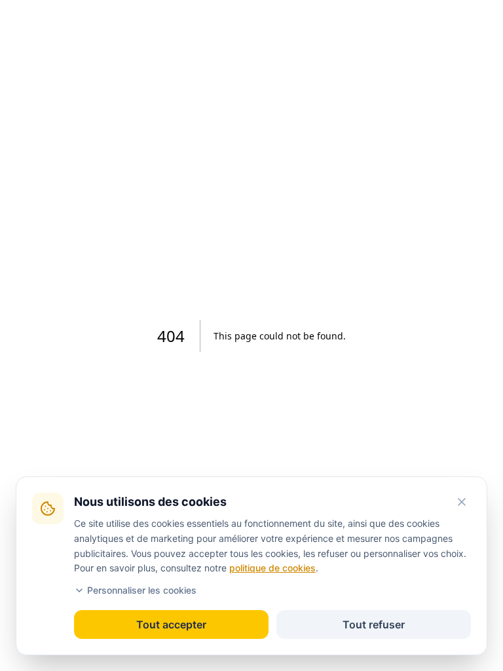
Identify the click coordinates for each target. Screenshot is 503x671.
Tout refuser (374, 624)
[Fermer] (462, 502)
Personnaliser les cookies (141, 590)
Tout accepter (171, 624)
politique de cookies (272, 567)
